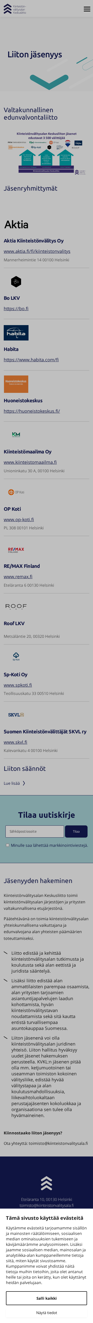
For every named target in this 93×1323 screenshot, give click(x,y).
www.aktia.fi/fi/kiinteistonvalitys (37, 251)
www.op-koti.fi (19, 519)
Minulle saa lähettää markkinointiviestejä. (49, 845)
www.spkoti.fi (18, 685)
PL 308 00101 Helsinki (24, 528)
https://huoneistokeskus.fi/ (32, 411)
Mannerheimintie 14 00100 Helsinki (36, 260)
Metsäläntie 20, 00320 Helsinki (32, 636)
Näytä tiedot (46, 1312)
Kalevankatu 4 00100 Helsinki (31, 750)
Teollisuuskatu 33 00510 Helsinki (34, 693)
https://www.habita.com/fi (31, 360)
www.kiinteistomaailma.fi (30, 462)
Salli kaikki (46, 1298)
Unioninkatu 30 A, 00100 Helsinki (34, 471)
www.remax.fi (18, 576)
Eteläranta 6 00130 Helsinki (29, 585)
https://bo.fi (16, 308)
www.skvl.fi (15, 742)
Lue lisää (12, 783)
